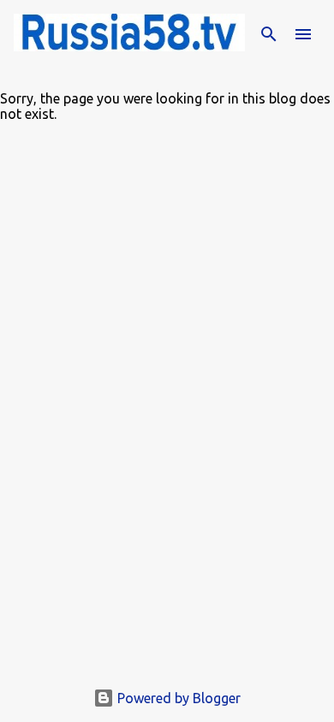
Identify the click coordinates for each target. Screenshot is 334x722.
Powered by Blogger (177, 698)
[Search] (269, 34)
